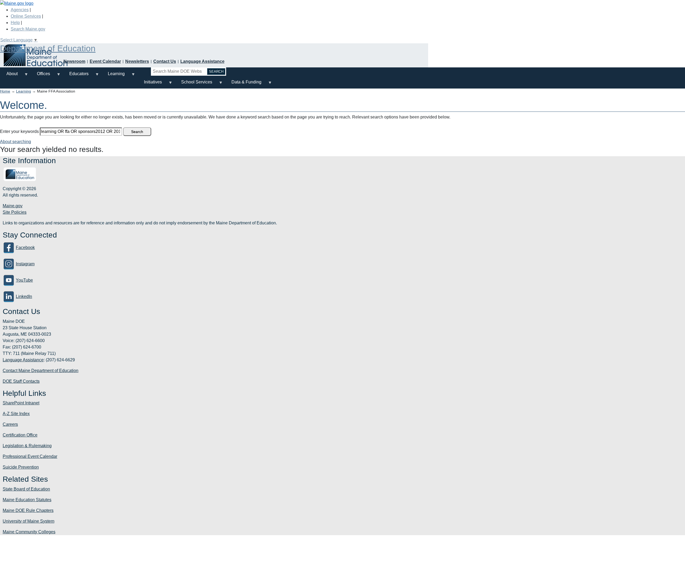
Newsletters (137, 61)
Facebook (25, 247)
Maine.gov (12, 206)
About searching (15, 141)
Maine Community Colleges (29, 532)
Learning (113, 75)
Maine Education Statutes (27, 499)
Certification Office (20, 435)
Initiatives (150, 84)
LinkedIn (24, 296)
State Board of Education (26, 489)
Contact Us (164, 61)
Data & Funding (243, 84)
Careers (10, 424)
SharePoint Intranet (21, 403)
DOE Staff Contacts (21, 381)
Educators (76, 75)
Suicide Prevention (21, 467)
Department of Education (48, 48)
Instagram (25, 264)
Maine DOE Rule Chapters (28, 510)
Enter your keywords (19, 131)
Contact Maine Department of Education (40, 370)
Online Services (26, 16)
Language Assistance (202, 61)
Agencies (20, 9)
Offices (40, 75)
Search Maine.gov (28, 29)
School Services (193, 84)
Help (15, 22)
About (9, 75)
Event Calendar (105, 61)
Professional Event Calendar (30, 456)
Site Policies (14, 212)
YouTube (24, 280)
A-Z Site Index (16, 413)
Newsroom (74, 61)
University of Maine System (28, 521)
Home (5, 91)
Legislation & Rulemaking (27, 445)
